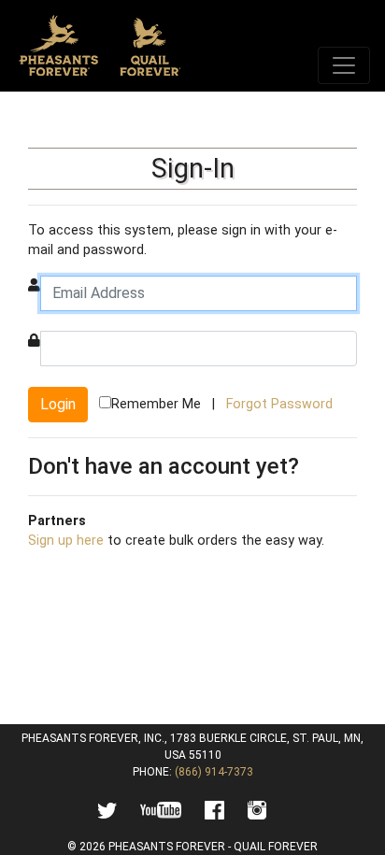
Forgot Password (279, 404)
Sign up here (66, 541)
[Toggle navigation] (344, 65)
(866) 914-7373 (214, 771)
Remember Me (156, 404)
